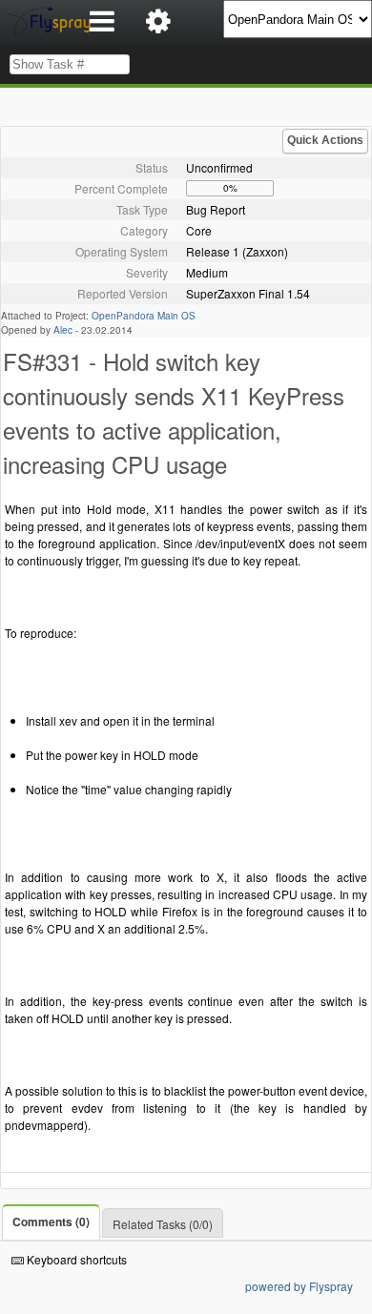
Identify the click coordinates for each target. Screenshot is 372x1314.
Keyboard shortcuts (75, 1259)
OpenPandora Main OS (144, 315)
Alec (62, 330)
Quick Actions (325, 140)
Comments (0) (51, 1221)
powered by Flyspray (299, 1286)
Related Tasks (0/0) (163, 1224)
